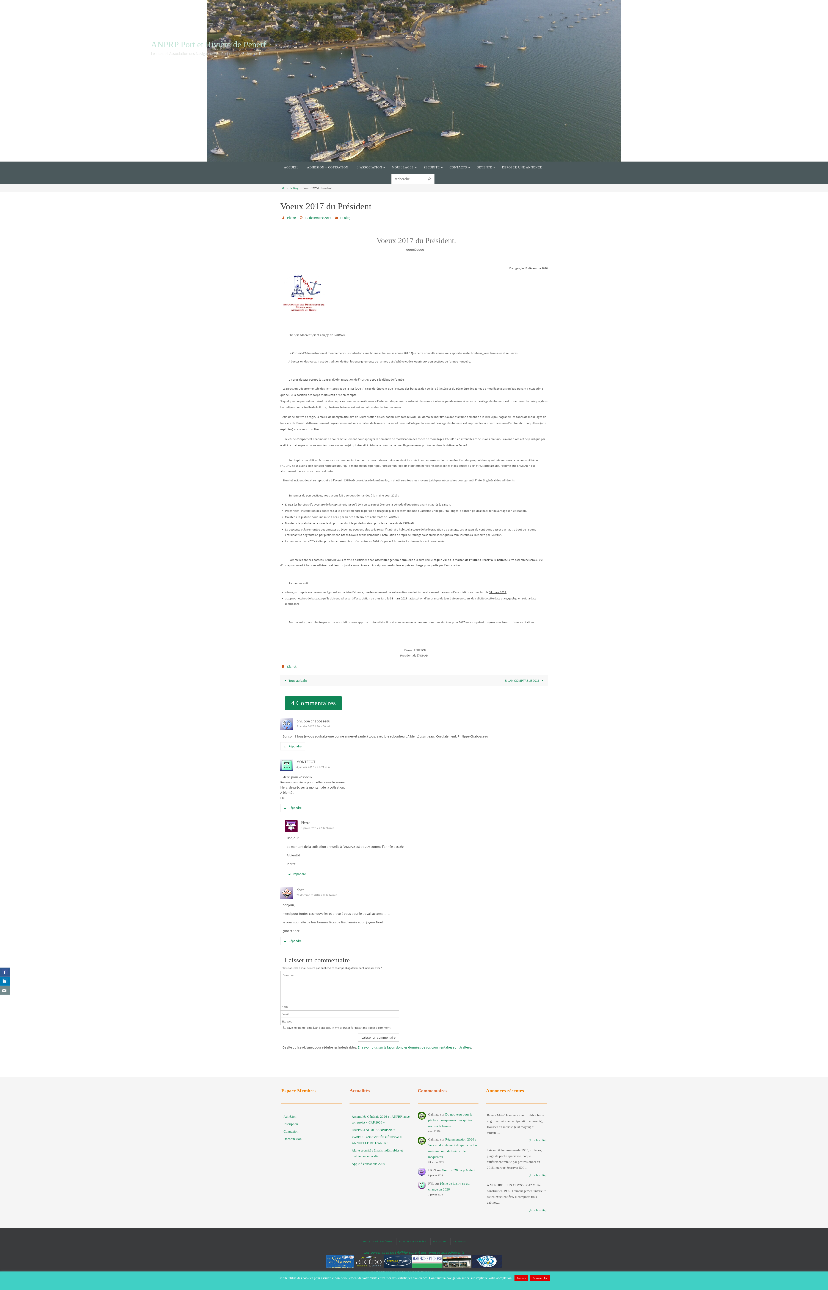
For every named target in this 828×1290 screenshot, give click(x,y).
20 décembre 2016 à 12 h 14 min (316, 895)
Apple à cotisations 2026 (368, 1164)
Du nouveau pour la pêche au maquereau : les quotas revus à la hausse (450, 1120)
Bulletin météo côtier (377, 1241)
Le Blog (294, 188)
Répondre (295, 746)
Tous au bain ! (298, 680)
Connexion (291, 1131)
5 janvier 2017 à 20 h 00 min (313, 726)
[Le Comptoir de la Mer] (487, 1267)
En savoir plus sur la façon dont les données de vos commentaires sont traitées (414, 1047)
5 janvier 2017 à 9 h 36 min (317, 828)
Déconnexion (293, 1139)
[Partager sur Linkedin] (5, 981)
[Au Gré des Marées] (340, 1267)
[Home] (283, 188)
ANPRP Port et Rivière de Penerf (208, 44)
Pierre (291, 217)
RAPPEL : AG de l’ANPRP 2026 (373, 1129)
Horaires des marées (412, 1241)
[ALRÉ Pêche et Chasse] (427, 1267)
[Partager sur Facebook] (5, 972)
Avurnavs (459, 1241)
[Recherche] (429, 179)
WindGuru (439, 1241)
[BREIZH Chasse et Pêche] (457, 1267)
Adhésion (290, 1116)
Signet (291, 666)
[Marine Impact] (398, 1267)
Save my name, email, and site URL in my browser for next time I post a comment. (339, 1028)
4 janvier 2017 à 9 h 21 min (313, 767)
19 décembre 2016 (318, 217)
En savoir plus (540, 1278)
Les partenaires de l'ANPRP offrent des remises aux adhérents (414, 1252)
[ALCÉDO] (369, 1267)
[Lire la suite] (538, 1140)
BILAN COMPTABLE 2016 (522, 680)
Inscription (291, 1124)
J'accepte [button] (521, 1278)
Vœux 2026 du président (458, 1170)
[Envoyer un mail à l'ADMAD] (5, 990)
